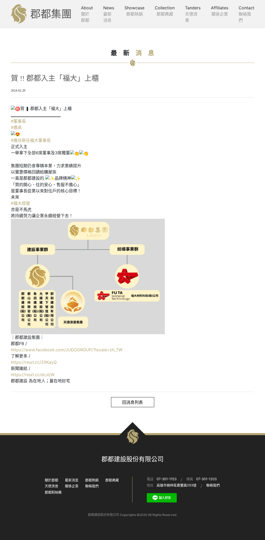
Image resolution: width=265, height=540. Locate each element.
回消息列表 (132, 402)
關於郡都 (51, 480)
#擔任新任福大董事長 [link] (31, 140)
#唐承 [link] (16, 127)
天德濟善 (51, 486)
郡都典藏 (112, 480)
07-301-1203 (206, 479)
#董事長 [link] (18, 121)
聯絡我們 (92, 486)
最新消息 (71, 480)
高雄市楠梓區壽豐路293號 (176, 485)
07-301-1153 (166, 479)
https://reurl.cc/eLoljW (33, 374)
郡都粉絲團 (53, 492)
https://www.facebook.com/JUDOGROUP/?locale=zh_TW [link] (66, 349)
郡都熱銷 (92, 480)
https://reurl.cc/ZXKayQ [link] (34, 362)
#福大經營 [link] (20, 203)
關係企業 (71, 486)
